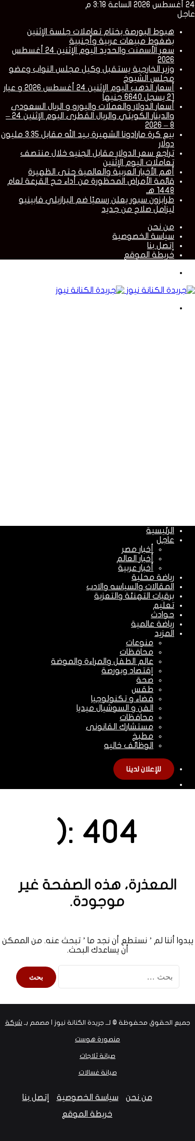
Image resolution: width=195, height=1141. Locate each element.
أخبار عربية (135, 568)
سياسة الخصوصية (143, 236)
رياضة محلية (153, 577)
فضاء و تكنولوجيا (122, 699)
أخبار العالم (134, 558)
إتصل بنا (160, 245)
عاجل (165, 540)
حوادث (162, 614)
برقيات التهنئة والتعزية (134, 596)
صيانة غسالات (98, 1072)
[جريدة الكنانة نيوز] (125, 290)
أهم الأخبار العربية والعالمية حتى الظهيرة (101, 172)
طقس (142, 689)
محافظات (136, 652)
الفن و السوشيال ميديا (114, 708)
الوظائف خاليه (128, 745)
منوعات (139, 643)
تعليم (163, 605)
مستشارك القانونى (119, 727)
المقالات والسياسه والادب (130, 586)
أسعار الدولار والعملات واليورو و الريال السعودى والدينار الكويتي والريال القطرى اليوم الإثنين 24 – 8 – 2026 (90, 115)
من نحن (161, 227)
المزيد (164, 633)
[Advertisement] (97, 418)
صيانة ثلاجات (97, 1056)
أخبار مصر (137, 549)
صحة (144, 680)
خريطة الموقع (149, 255)
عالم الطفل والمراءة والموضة (102, 661)
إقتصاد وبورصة (127, 671)
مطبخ (142, 736)
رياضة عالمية (152, 624)
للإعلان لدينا (143, 769)
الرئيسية (160, 530)
